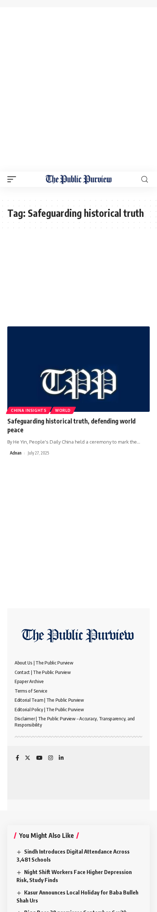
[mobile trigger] (13, 179)
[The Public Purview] (79, 179)
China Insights (29, 410)
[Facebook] (17, 758)
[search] (144, 179)
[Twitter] (27, 758)
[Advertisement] (78, 89)
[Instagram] (50, 758)
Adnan (16, 453)
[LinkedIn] (61, 758)
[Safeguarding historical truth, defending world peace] (78, 369)
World (63, 410)
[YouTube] (39, 758)
